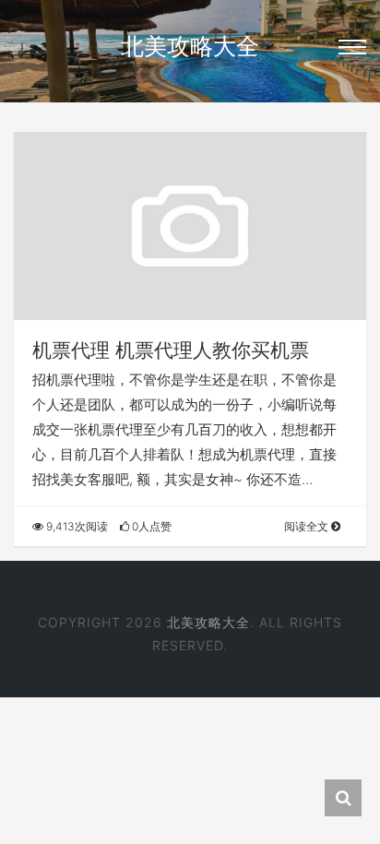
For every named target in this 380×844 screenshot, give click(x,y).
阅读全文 (307, 526)
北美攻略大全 (190, 46)
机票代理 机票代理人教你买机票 (170, 350)
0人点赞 (150, 526)
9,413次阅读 (75, 526)
